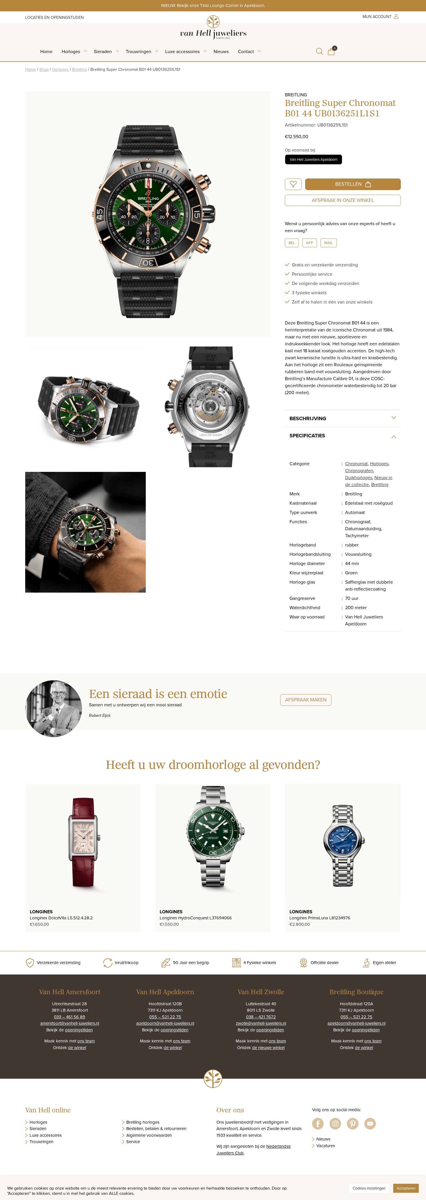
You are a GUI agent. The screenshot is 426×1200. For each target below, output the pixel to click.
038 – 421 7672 (261, 1017)
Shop (44, 69)
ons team (86, 1041)
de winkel (77, 1047)
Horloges (71, 51)
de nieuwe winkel (268, 1047)
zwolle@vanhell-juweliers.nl (261, 1023)
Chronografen (359, 470)
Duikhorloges (358, 477)
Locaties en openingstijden (54, 17)
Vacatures (325, 1146)
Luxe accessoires (182, 51)
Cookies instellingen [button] (369, 1188)
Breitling (79, 69)
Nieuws (221, 51)
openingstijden (79, 1030)
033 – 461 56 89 (69, 1017)
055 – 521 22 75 (165, 1017)
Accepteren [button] (406, 1188)
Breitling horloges (142, 1122)
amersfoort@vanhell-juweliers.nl (69, 1023)
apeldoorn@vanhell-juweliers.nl (165, 1023)
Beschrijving (308, 418)
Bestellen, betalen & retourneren (156, 1128)
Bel (292, 242)
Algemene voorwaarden (149, 1135)
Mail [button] (328, 242)
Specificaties (307, 435)
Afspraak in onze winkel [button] (343, 200)
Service (133, 1141)
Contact (246, 51)
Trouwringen (138, 51)
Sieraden (103, 51)
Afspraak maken (306, 699)
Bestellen (348, 184)
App (309, 242)
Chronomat (356, 463)
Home (46, 51)
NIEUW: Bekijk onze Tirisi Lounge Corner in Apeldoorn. (213, 5)
